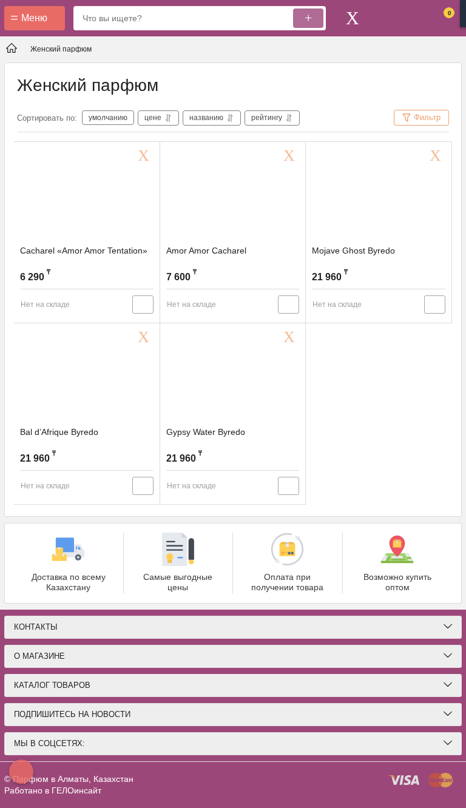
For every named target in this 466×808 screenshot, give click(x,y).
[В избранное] (146, 156)
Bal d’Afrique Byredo (59, 432)
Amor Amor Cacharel (206, 250)
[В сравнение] (143, 304)
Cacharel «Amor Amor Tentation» (83, 250)
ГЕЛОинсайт (76, 790)
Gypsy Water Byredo (205, 432)
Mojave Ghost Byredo (353, 250)
